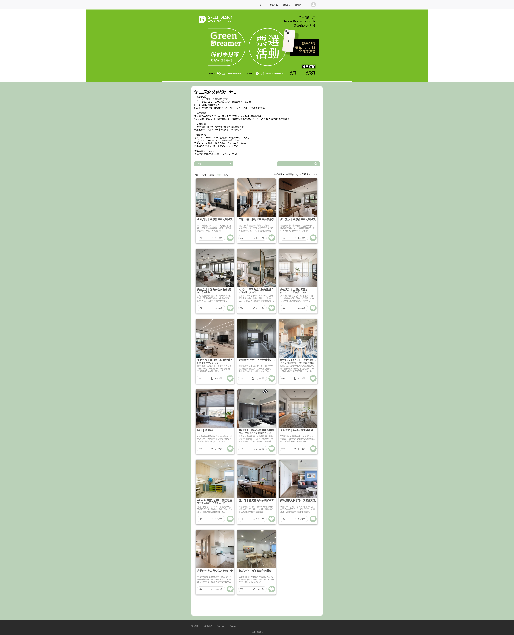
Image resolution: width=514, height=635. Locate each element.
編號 (226, 175)
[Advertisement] (257, 606)
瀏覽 (211, 175)
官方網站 (195, 626)
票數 (219, 175)
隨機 (204, 175)
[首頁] (257, 45)
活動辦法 (286, 5)
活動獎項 (298, 5)
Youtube (233, 626)
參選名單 (208, 626)
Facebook (221, 626)
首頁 (262, 5)
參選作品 (274, 5)
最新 (197, 175)
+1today (253, 632)
